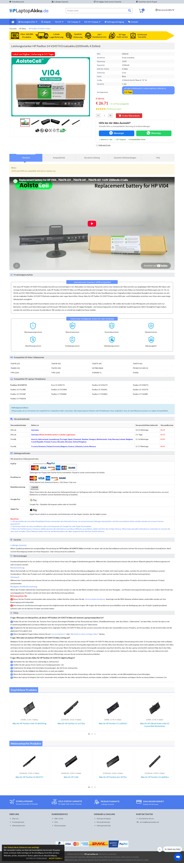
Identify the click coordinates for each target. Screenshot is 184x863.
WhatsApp (156, 133)
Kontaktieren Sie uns (146, 819)
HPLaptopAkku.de (91, 854)
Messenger (119, 133)
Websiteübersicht (18, 826)
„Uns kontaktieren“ (58, 634)
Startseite (13, 29)
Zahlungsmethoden (104, 826)
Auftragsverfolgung (115, 22)
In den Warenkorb (131, 115)
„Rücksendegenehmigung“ (95, 599)
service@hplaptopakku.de (149, 822)
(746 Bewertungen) (113, 109)
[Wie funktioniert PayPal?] (119, 847)
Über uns (15, 819)
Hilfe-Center (58, 819)
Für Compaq (72, 22)
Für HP (58, 22)
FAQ (56, 822)
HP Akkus (22, 29)
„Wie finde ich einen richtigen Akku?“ (84, 634)
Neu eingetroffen (27, 22)
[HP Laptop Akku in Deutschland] (29, 13)
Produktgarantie (18, 822)
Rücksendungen (60, 826)
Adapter (47, 22)
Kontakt (134, 22)
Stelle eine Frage (104, 145)
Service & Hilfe (165, 10)
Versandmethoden (103, 822)
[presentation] (25, 158)
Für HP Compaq (91, 22)
